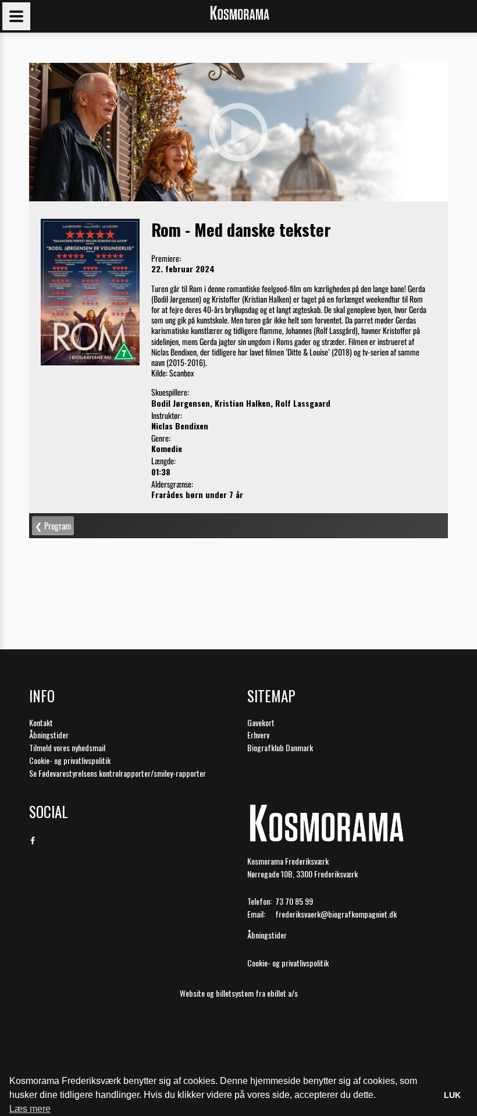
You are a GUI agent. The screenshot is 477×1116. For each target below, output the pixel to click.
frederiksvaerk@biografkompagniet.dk (336, 914)
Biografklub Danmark (280, 747)
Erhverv (258, 734)
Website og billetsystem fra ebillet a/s (239, 993)
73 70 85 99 (294, 901)
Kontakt (41, 722)
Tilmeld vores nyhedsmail (67, 747)
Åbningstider (49, 734)
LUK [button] (452, 1095)
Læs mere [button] (30, 1109)
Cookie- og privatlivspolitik (70, 760)
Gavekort (261, 722)
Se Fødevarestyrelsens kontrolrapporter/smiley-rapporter (117, 773)
